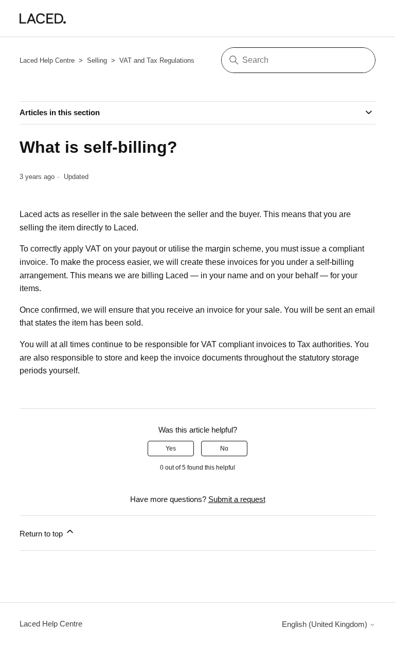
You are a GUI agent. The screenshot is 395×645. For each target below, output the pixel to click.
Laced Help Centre (47, 60)
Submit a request (236, 499)
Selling (97, 60)
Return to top (42, 533)
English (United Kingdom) (325, 624)
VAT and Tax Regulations (156, 60)
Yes (171, 448)
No (224, 448)
